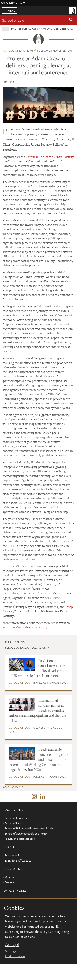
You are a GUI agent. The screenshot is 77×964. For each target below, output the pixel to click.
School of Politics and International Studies (30, 828)
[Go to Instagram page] (34, 796)
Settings (10, 950)
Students (10, 882)
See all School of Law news (25, 647)
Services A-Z (12, 855)
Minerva (9, 877)
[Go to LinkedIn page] (42, 796)
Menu (11, 10)
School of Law (13, 20)
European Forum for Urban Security (50, 157)
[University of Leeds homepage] (72, 10)
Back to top (11, 787)
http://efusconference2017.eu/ (27, 627)
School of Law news (18, 50)
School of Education (16, 818)
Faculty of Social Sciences (20, 838)
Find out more (15, 956)
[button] (71, 20)
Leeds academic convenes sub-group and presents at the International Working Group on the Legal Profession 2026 (38, 759)
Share (11, 82)
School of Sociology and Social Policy (26, 833)
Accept (12, 944)
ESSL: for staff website (18, 860)
